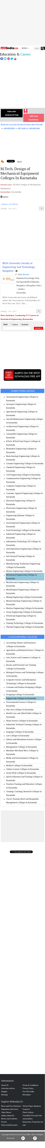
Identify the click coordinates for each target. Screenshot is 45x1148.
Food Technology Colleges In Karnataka (23, 530)
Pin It (19, 161)
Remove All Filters (10, 204)
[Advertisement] (22, 23)
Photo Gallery (28, 1112)
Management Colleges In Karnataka (21, 747)
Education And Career (9, 1109)
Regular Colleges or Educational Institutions (22, 124)
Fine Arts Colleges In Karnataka (20, 709)
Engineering (9, 128)
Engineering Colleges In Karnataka (21, 698)
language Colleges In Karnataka (20, 731)
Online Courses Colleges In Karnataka (22, 769)
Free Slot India (28, 1091)
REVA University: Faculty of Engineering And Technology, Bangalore (18, 267)
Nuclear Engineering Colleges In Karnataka (24, 608)
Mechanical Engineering (29, 128)
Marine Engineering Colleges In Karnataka (24, 571)
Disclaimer (27, 1094)
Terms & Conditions (30, 1085)
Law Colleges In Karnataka (17, 735)
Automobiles (28, 1118)
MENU (5, 197)
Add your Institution (34, 118)
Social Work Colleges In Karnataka (21, 773)
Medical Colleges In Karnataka (19, 765)
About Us (5, 1085)
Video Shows (6, 1112)
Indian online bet (7, 1115)
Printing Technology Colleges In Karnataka (24, 623)
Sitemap (4, 1094)
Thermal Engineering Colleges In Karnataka (25, 627)
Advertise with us (8, 1088)
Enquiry (4, 1091)
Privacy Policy (28, 1088)
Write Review (23, 274)
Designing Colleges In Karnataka (20, 694)
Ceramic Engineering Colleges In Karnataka (24, 463)
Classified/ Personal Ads (32, 1115)
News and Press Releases (11, 1106)
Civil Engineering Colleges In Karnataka (23, 474)
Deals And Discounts (9, 1125)
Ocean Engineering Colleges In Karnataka (24, 612)
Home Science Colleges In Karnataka (22, 720)
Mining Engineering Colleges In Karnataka (24, 597)
